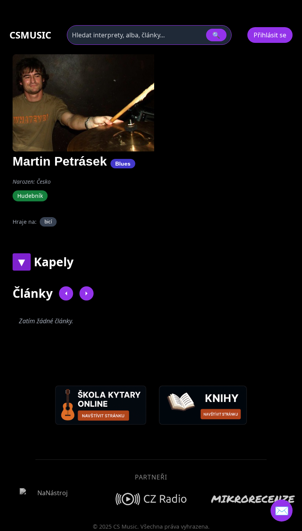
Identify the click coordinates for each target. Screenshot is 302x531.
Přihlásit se (270, 35)
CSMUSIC (30, 35)
